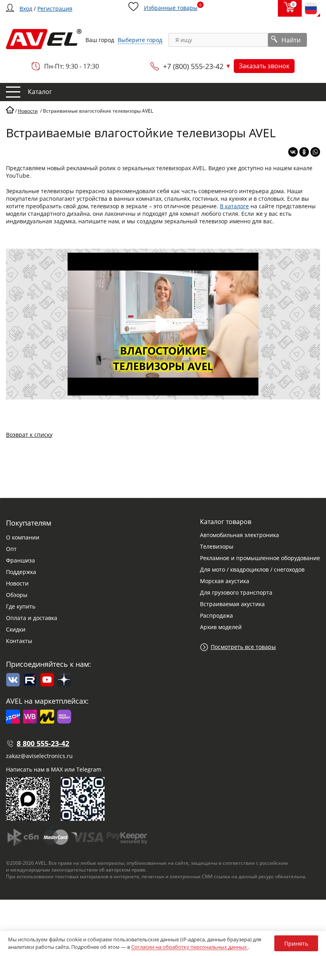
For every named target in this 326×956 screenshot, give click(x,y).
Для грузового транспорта (236, 592)
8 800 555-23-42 (43, 743)
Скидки (15, 629)
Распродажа (216, 615)
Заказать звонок (264, 65)
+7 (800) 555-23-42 (193, 66)
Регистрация (54, 8)
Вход (25, 8)
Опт (11, 549)
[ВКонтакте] (293, 152)
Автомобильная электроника (239, 535)
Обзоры (16, 595)
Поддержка (21, 572)
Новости (17, 583)
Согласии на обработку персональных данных (189, 946)
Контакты (19, 641)
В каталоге (234, 206)
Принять (296, 943)
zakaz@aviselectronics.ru (39, 756)
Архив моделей (221, 627)
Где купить (20, 606)
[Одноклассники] (304, 152)
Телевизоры (216, 546)
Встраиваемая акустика (232, 604)
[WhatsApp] (315, 152)
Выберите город (140, 40)
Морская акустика (224, 581)
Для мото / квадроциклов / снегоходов (252, 569)
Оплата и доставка (31, 618)
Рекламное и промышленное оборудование (260, 558)
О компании (22, 537)
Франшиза (20, 560)
